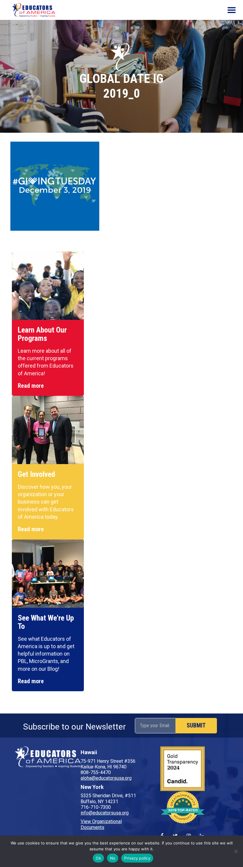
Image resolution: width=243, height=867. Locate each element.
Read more (31, 385)
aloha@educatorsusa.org (106, 778)
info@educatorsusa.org (105, 813)
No (113, 858)
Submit (196, 725)
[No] (236, 851)
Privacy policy (137, 858)
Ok (98, 858)
